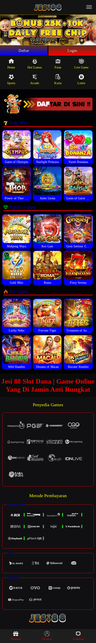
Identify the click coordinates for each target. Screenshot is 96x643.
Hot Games (34, 67)
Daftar (24, 50)
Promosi (16, 639)
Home (11, 67)
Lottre (81, 83)
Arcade (34, 83)
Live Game (81, 67)
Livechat (78, 639)
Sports (11, 83)
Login (72, 50)
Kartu (58, 83)
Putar (57, 67)
